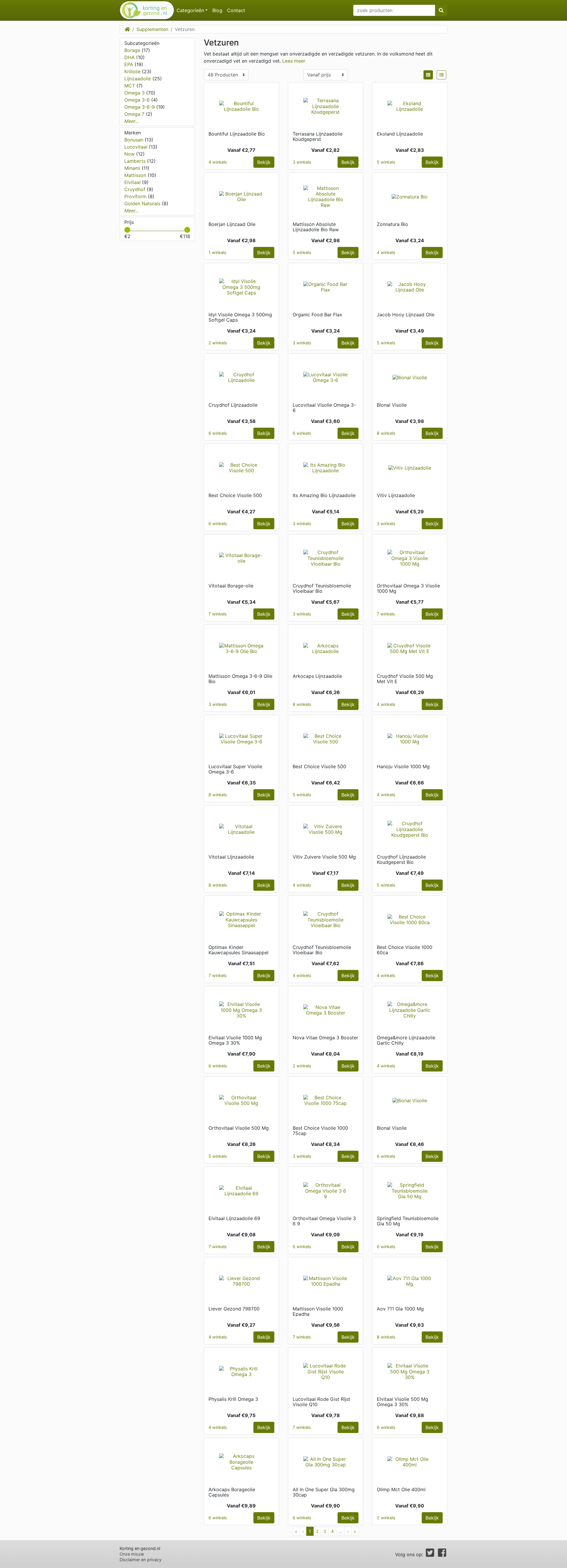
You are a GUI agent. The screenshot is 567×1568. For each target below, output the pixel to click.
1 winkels (217, 252)
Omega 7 (135, 114)
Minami (133, 168)
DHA (130, 57)
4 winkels (217, 162)
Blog (217, 10)
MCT (130, 86)
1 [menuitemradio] (310, 1531)
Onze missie (132, 1553)
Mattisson (136, 175)
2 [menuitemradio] (317, 1531)
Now (130, 154)
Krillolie (133, 71)
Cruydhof (135, 189)
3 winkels (302, 162)
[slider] (127, 230)
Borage (133, 50)
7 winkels (217, 613)
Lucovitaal (136, 147)
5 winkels (386, 162)
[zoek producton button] (441, 10)
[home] (144, 10)
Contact (236, 10)
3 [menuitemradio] (324, 1531)
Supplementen (152, 29)
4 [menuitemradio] (332, 1531)
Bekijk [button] (264, 162)
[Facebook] (442, 1554)
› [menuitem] (348, 1531)
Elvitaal (133, 182)
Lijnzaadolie (138, 79)
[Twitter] (430, 1554)
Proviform (136, 196)
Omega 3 (135, 93)
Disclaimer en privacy (141, 1559)
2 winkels (217, 342)
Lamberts (135, 161)
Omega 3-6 (137, 100)
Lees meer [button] (293, 61)
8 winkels (386, 433)
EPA (129, 64)
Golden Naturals (143, 203)
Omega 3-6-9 (140, 107)
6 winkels (217, 433)
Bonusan (134, 140)
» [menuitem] (355, 1531)
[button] (428, 74)
